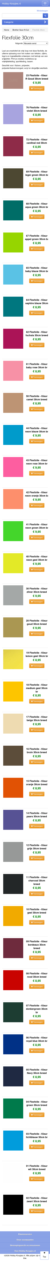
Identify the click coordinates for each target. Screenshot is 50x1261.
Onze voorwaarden (25, 1239)
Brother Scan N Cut (21, 29)
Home (6, 29)
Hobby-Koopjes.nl (11, 3)
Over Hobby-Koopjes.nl (25, 1251)
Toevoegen (38, 88)
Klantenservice (25, 1234)
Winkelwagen (42, 10)
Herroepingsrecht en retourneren (25, 1245)
